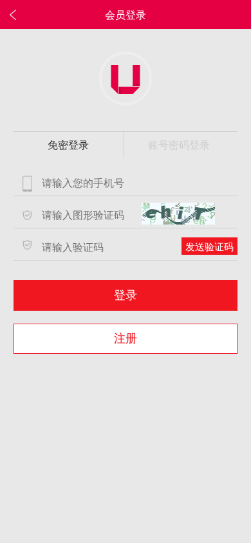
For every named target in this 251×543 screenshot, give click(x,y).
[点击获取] (178, 214)
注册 (125, 338)
